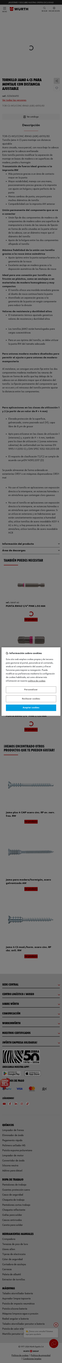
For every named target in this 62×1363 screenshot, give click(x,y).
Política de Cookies (36, 681)
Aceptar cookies (31, 708)
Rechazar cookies (31, 699)
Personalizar (31, 690)
